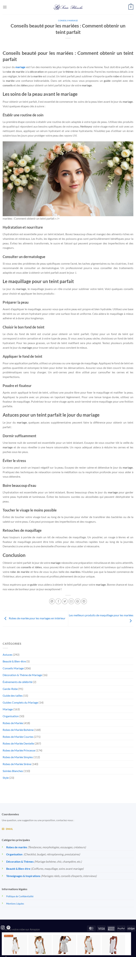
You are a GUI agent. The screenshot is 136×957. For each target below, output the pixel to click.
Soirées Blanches (13, 771)
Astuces (7, 654)
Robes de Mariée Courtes (18, 736)
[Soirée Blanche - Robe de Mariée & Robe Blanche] (68, 7)
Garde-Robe (10, 688)
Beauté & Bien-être (14, 661)
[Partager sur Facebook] (58, 601)
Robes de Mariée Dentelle (18, 743)
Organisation (11, 716)
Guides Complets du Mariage (20, 702)
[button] (5, 7)
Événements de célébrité (17, 682)
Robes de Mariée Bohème (18, 729)
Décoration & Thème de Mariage (22, 675)
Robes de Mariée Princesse (19, 750)
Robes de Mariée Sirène (17, 764)
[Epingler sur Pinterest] (78, 601)
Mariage (8, 709)
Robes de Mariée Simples (18, 757)
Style (6, 777)
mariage (20, 67)
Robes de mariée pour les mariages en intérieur (36, 618)
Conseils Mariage (68, 20)
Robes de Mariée (13, 723)
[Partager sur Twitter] (65, 601)
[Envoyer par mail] (71, 601)
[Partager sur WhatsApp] (52, 601)
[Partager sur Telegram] (84, 601)
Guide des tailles (13, 695)
